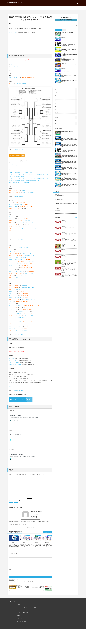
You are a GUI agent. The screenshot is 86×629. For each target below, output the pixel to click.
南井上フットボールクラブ (14, 305)
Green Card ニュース (14, 3)
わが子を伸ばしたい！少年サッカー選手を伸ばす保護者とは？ (69, 246)
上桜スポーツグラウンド (14, 362)
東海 (55, 98)
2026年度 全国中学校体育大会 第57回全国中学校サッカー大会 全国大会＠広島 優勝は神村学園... (69, 139)
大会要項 (11, 386)
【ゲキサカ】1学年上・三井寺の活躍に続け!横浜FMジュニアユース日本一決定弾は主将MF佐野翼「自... (69, 228)
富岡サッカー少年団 (27, 253)
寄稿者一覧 (18, 615)
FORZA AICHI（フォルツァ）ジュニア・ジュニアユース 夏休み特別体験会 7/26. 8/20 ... (14, 545)
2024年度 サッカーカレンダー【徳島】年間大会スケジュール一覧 (25, 545)
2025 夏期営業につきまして (59, 199)
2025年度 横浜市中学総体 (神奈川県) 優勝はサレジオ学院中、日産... (69, 55)
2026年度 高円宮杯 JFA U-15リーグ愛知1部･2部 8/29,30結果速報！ (69, 174)
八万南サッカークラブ (13, 265)
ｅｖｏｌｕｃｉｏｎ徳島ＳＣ (15, 313)
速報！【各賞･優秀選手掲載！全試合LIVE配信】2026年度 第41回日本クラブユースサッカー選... (69, 179)
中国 (55, 103)
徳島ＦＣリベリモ (12, 295)
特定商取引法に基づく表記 (21, 621)
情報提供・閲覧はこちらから (18, 155)
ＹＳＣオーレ (26, 226)
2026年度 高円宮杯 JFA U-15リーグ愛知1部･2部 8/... (69, 76)
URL (9, 572)
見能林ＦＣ (27, 220)
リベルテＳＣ (11, 218)
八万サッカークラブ (29, 273)
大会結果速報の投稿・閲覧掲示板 (67, 32)
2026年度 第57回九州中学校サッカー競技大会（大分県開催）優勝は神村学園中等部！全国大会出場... (69, 168)
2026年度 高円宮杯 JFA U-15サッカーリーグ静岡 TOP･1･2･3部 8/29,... (69, 185)
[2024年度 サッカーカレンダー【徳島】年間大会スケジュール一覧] (25, 540)
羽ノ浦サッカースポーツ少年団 (29, 228)
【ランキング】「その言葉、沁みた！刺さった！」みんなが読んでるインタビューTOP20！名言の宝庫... (69, 263)
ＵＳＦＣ (11, 202)
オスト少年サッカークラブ (23, 275)
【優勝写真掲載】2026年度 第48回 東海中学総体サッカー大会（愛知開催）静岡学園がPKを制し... (69, 156)
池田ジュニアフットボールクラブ (29, 299)
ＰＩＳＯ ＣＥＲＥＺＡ (24, 311)
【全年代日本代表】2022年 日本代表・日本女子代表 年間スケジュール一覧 (25, 180)
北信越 (56, 92)
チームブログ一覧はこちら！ (15, 165)
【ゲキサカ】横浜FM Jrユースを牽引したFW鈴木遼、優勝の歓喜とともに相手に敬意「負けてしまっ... (69, 240)
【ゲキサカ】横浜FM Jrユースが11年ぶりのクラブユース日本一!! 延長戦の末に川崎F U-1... (69, 257)
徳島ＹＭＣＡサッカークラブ (15, 326)
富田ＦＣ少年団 (12, 328)
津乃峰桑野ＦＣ (12, 291)
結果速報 (56, 112)
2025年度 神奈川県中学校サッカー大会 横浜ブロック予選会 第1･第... (69, 65)
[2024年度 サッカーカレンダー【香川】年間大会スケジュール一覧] (36, 540)
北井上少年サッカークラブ (21, 330)
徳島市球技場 (11, 358)
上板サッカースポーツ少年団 (27, 287)
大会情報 (11, 502)
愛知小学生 (17, 535)
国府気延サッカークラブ (24, 247)
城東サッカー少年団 (29, 255)
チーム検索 (57, 114)
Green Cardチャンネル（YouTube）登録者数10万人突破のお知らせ (66, 204)
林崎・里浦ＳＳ (12, 293)
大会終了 (15, 502)
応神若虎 (22, 317)
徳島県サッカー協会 (18, 149)
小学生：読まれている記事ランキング (17, 176)
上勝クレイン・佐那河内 (29, 315)
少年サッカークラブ (23, 328)
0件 (10, 23)
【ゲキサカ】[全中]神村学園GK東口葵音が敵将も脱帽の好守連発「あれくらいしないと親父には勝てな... (69, 275)
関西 (55, 100)
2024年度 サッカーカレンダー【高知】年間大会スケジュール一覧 (47, 545)
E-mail (10, 569)
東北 (55, 89)
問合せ (56, 123)
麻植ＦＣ (11, 251)
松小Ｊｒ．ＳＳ (12, 216)
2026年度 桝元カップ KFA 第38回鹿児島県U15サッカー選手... (68, 50)
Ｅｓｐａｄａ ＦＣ (13, 267)
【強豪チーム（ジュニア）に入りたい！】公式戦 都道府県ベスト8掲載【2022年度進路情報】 (29, 174)
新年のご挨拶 (57, 208)
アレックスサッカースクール (15, 263)
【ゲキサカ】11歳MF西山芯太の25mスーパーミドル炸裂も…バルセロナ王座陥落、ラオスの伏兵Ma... (69, 252)
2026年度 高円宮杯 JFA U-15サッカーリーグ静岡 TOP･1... (69, 81)
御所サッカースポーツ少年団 (15, 297)
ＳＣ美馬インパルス (13, 309)
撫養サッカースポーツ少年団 (15, 321)
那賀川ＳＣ (13, 64)
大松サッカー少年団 (13, 206)
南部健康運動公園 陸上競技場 (15, 364)
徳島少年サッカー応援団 (20, 399)
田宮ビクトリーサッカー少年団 (15, 204)
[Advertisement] (30, 42)
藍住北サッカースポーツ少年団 (15, 271)
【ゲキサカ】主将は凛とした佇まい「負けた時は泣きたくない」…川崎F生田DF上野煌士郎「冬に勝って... (69, 222)
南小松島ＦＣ (25, 285)
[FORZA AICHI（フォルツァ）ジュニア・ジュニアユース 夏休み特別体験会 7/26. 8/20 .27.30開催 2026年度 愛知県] (14, 540)
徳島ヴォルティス (12, 32)
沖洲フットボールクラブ (18, 62)
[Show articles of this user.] (19, 514)
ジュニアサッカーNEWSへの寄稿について (24, 612)
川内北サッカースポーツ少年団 (15, 259)
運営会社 (18, 604)
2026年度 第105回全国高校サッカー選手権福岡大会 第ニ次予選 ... (69, 40)
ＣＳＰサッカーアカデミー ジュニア (25, 222)
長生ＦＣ (18, 277)
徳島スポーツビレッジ (13, 360)
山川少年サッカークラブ (16, 66)
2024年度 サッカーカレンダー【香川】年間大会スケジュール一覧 (36, 545)
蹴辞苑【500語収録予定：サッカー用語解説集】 (19, 182)
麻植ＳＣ (18, 230)
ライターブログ (31, 527)
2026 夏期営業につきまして (59, 195)
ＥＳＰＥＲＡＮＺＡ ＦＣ (33, 261)
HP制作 (56, 120)
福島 (19, 317)
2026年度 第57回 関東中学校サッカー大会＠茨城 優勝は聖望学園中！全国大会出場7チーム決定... (69, 145)
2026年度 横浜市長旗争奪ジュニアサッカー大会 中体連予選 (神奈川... (69, 60)
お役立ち (56, 117)
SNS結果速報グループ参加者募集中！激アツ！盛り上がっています (68, 45)
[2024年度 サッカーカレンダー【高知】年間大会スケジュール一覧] (47, 540)
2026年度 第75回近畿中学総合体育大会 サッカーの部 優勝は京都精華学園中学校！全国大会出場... (69, 162)
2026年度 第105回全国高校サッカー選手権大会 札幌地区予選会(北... (69, 71)
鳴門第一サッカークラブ (21, 257)
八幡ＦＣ (11, 301)
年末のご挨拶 (57, 212)
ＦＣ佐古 (18, 289)
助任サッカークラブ (24, 269)
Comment (10, 556)
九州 (55, 109)
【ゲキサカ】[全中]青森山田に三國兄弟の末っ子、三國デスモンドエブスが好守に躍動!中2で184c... (69, 269)
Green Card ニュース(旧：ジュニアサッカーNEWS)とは (26, 607)
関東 (55, 95)
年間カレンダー (27, 535)
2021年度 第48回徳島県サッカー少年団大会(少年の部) (21, 172)
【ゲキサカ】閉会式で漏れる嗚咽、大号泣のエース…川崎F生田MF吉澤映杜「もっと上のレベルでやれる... (69, 234)
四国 (55, 106)
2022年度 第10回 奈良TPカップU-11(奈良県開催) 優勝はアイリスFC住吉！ (38, 589)
